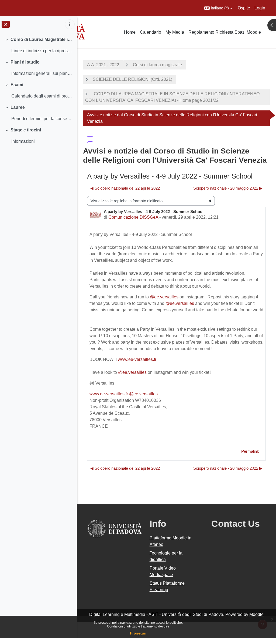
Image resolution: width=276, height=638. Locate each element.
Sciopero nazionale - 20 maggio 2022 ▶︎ (228, 188)
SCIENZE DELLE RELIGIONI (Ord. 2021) (132, 79)
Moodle (256, 614)
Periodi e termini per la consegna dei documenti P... (42, 118)
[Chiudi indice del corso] (5, 24)
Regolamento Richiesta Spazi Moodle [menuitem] (224, 32)
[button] (218, 8)
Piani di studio (25, 62)
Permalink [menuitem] (250, 451)
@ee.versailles (164, 297)
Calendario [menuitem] (150, 32)
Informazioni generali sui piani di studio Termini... (42, 73)
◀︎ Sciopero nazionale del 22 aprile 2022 (125, 188)
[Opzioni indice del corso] (70, 24)
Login (259, 8)
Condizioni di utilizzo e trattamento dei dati (138, 626)
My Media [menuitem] (174, 32)
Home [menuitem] (130, 32)
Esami (17, 84)
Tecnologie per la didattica (166, 556)
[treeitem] (38, 45)
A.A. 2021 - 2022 (103, 64)
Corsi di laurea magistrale (157, 64)
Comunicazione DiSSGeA (133, 217)
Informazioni (23, 141)
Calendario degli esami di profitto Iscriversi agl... (42, 96)
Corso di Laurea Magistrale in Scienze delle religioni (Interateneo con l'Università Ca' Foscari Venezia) (42, 39)
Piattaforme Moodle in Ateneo (170, 541)
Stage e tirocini (26, 130)
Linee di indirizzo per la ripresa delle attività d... (42, 50)
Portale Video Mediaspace (163, 571)
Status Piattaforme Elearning (167, 586)
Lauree (18, 107)
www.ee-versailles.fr (137, 359)
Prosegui (138, 633)
